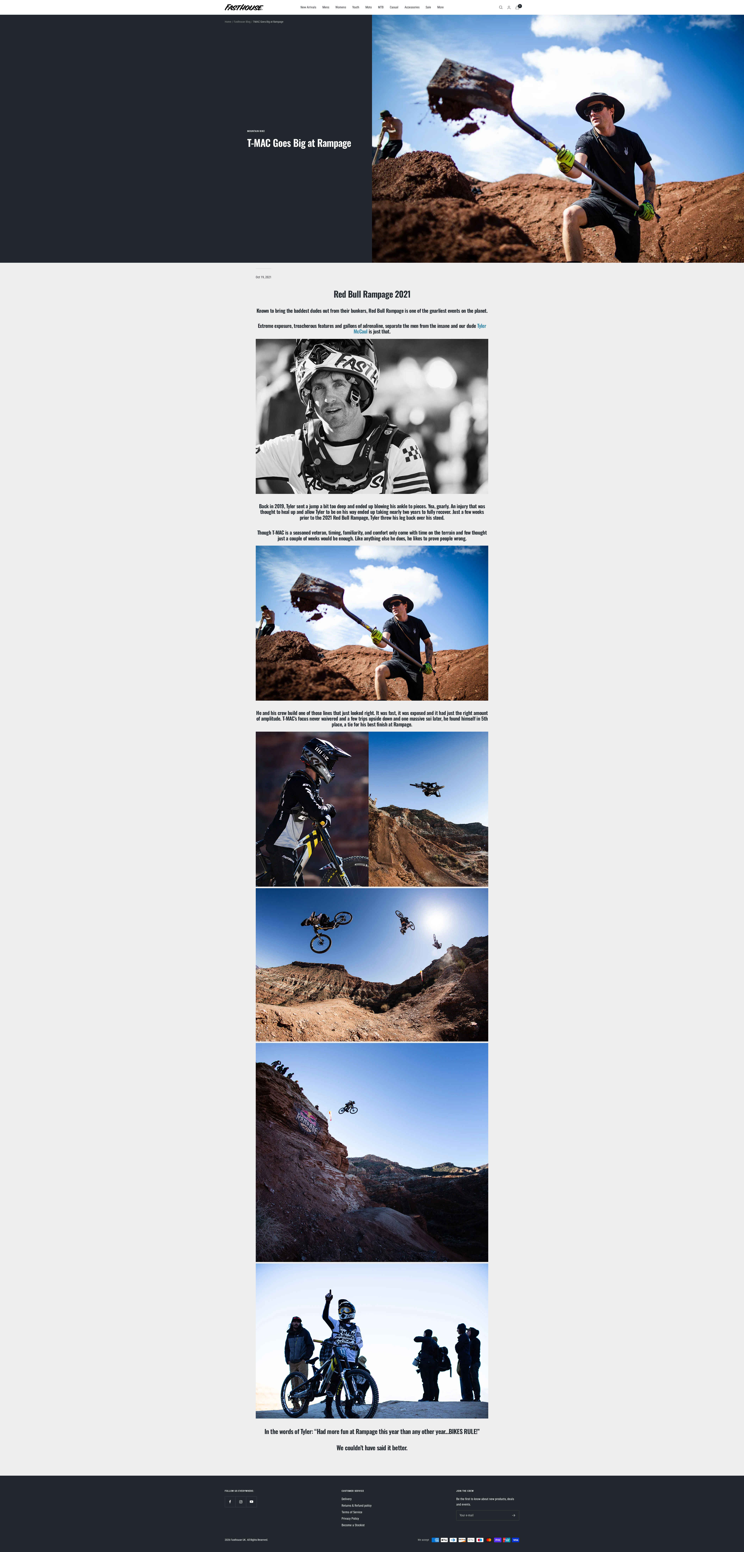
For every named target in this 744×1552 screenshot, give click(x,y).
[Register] (513, 1515)
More (440, 7)
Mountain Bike (256, 131)
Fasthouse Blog (242, 21)
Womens (340, 7)
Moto (368, 7)
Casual (394, 7)
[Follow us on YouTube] (251, 1501)
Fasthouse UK (238, 1539)
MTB (381, 7)
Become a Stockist (353, 1525)
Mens (325, 7)
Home (228, 21)
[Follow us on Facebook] (230, 1501)
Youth (355, 7)
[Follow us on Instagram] (240, 1501)
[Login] (509, 7)
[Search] (501, 7)
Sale (428, 7)
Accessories (412, 7)
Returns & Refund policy (357, 1505)
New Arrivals (308, 7)
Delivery (347, 1499)
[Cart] (517, 7)
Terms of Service (352, 1512)
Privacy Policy (350, 1518)
